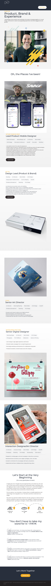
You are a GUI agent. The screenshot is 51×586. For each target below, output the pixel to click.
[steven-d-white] (6, 1)
